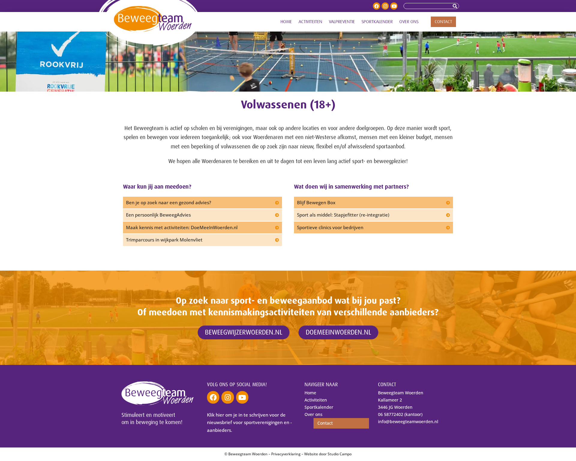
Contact (443, 21)
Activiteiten (310, 21)
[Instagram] (385, 6)
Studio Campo (340, 453)
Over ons (408, 21)
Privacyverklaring (286, 453)
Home (286, 21)
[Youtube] (394, 6)
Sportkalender (377, 21)
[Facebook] (376, 6)
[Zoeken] (456, 6)
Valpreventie (342, 21)
